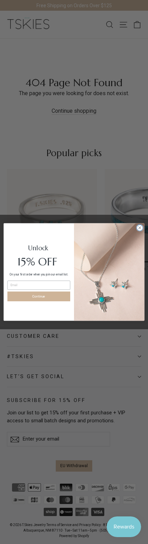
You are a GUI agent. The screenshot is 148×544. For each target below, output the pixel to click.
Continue (38, 296)
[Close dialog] (140, 228)
